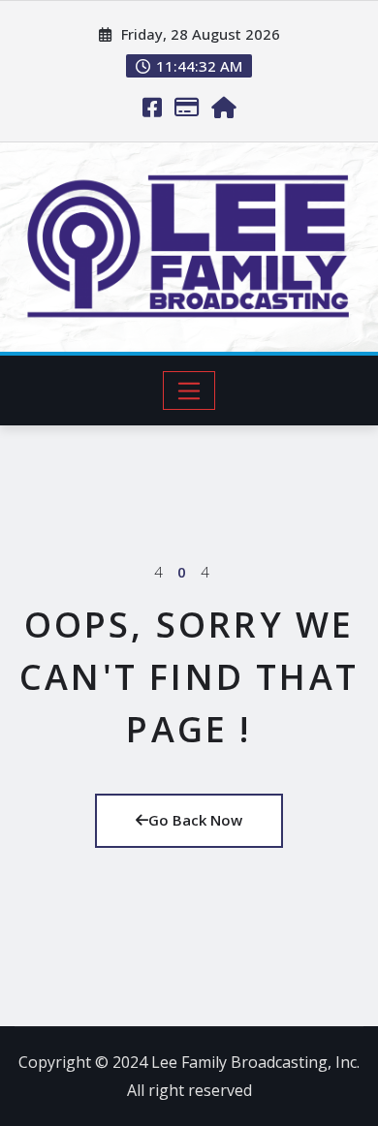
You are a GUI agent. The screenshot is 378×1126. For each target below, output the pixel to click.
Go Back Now (195, 819)
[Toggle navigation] (189, 390)
